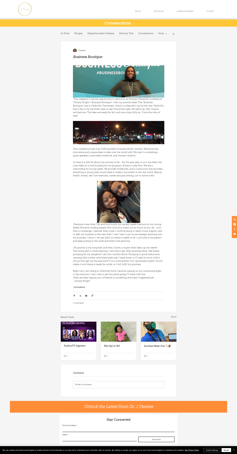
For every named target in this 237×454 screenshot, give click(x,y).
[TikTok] (234, 224)
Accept (226, 450)
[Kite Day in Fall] (119, 332)
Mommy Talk (126, 33)
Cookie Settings (212, 450)
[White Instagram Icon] (234, 219)
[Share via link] (92, 295)
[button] (142, 11)
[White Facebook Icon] (234, 229)
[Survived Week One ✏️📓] (159, 332)
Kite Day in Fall (112, 346)
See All (174, 317)
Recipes (78, 33)
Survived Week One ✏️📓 (157, 346)
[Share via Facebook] (74, 295)
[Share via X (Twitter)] (80, 295)
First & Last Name (70, 425)
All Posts (65, 33)
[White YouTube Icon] (234, 234)
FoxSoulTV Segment (74, 346)
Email (65, 435)
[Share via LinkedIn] (86, 295)
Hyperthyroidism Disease (101, 33)
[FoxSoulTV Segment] (78, 332)
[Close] (234, 450)
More (161, 33)
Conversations (145, 33)
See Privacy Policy (192, 450)
